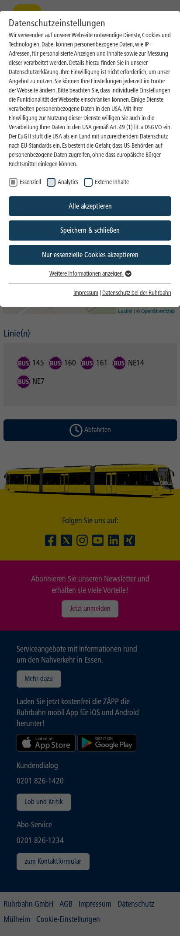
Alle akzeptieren (90, 206)
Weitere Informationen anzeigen (86, 273)
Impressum (85, 293)
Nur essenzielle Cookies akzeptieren (90, 255)
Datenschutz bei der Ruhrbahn (136, 293)
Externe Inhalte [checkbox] (112, 182)
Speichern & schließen (90, 230)
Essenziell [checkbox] (30, 182)
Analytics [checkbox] (68, 182)
